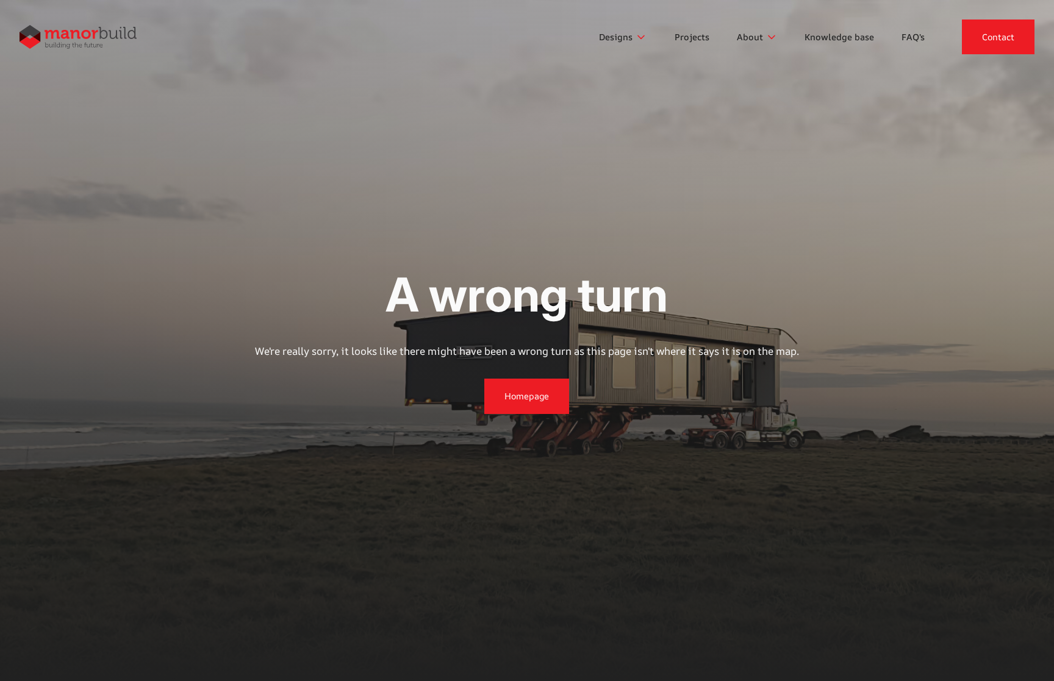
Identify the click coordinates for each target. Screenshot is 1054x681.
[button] (623, 37)
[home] (78, 37)
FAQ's (913, 37)
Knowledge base (839, 37)
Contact (998, 37)
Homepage (526, 396)
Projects (692, 37)
